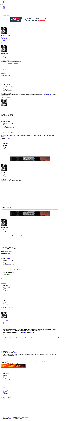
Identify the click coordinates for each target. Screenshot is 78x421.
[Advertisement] (29, 24)
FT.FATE (7, 373)
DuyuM (2, 37)
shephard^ (7, 143)
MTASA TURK (11, 418)
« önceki (2, 38)
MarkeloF (9, 138)
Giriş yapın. (16, 63)
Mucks (7, 285)
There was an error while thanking (6, 397)
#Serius (7, 300)
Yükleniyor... (2, 398)
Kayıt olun (10, 63)
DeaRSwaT (8, 84)
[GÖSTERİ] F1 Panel (4, 73)
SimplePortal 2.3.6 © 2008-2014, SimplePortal (11, 417)
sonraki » (5, 38)
